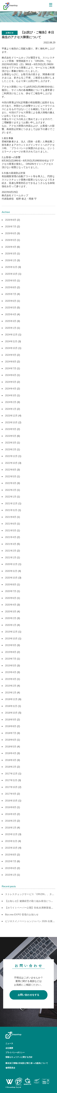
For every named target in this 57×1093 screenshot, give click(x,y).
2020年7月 (10, 591)
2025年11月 (11, 267)
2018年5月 (10, 746)
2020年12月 (11, 564)
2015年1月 (10, 874)
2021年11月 (11, 510)
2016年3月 (10, 814)
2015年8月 (10, 854)
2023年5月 (10, 436)
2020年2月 (10, 618)
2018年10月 (11, 712)
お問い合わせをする (28, 994)
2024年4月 (10, 388)
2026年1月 (10, 260)
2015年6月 (10, 868)
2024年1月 (10, 409)
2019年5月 (10, 665)
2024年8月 (10, 361)
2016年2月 (10, 820)
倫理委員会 (10, 1068)
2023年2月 (10, 449)
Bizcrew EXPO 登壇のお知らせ (22, 914)
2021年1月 (10, 557)
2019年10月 (11, 638)
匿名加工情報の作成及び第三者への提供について (27, 1063)
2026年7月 (10, 226)
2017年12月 (11, 773)
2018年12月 (11, 699)
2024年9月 (10, 355)
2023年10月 (11, 422)
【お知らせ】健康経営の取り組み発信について (30, 901)
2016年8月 (10, 807)
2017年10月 (11, 787)
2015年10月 (11, 847)
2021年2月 (10, 550)
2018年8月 (10, 726)
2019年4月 (10, 672)
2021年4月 (10, 537)
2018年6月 (10, 739)
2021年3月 (10, 544)
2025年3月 (10, 321)
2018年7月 (10, 733)
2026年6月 (10, 233)
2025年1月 (10, 328)
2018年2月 (10, 766)
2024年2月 (10, 402)
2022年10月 (11, 463)
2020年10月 (11, 577)
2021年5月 (10, 530)
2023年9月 (10, 429)
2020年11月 (11, 571)
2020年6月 (10, 598)
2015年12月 (11, 834)
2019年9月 (10, 645)
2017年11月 (11, 780)
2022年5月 (10, 476)
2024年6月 (10, 375)
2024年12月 (11, 334)
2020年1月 (10, 625)
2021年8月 (10, 517)
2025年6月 (10, 301)
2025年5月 (10, 307)
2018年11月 (11, 706)
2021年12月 (11, 503)
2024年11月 (11, 341)
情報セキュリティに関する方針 (19, 1057)
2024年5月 (10, 382)
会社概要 (9, 1048)
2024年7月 (10, 368)
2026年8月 (10, 219)
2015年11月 (11, 841)
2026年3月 (10, 253)
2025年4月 (10, 314)
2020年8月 (10, 584)
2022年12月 (11, 456)
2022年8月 (10, 469)
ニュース (9, 1043)
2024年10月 (11, 348)
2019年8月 (10, 652)
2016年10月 (11, 800)
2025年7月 (10, 294)
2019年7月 (10, 658)
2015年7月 (10, 861)
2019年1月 (10, 692)
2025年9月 (10, 280)
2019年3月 (10, 679)
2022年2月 (10, 490)
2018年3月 (10, 760)
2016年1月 (10, 827)
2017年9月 (10, 793)
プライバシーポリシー (15, 1052)
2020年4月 (10, 604)
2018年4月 (10, 753)
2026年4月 (10, 246)
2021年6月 (10, 523)
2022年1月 (10, 496)
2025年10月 (11, 273)
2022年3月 (10, 483)
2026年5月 (10, 240)
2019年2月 (10, 685)
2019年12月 (11, 631)
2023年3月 (10, 442)
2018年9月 (10, 719)
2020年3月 (10, 611)
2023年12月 (11, 415)
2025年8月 (10, 287)
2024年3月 (10, 395)
